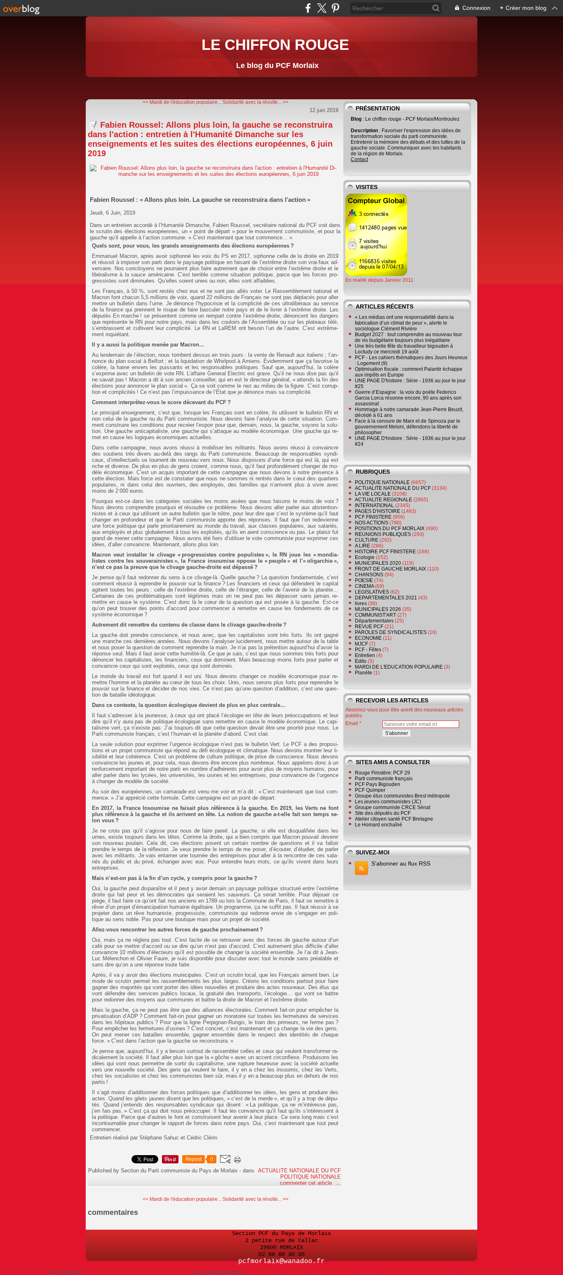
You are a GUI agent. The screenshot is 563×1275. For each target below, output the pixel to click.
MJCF (361, 644)
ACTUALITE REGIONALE (383, 500)
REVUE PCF (369, 626)
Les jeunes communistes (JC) (388, 802)
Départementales (374, 621)
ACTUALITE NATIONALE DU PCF (299, 1170)
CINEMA (364, 586)
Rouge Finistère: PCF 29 (382, 773)
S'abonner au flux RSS (400, 863)
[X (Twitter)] (322, 8)
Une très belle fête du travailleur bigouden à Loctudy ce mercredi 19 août (404, 349)
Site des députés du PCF (383, 813)
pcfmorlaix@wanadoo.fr (281, 1261)
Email (351, 723)
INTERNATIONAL (374, 505)
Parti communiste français (384, 778)
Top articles (263, 1272)
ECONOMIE (368, 638)
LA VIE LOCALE (373, 494)
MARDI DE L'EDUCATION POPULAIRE (399, 667)
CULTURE (366, 540)
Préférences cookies (489, 1272)
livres (361, 603)
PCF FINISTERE (373, 517)
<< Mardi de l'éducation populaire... (182, 102)
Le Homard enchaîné (378, 825)
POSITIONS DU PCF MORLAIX (390, 528)
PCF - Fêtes (368, 650)
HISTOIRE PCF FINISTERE (385, 551)
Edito (360, 661)
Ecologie (365, 557)
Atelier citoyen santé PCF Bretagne (394, 819)
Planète (363, 673)
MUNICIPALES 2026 (378, 609)
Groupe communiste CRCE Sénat (392, 807)
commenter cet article (306, 1183)
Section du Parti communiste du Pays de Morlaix (137, 1272)
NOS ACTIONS (371, 523)
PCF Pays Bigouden (377, 784)
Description (365, 130)
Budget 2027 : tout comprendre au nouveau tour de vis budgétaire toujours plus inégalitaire (408, 337)
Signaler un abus (330, 1272)
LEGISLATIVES (372, 592)
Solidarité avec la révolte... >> (256, 102)
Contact (359, 159)
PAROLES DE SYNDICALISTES (391, 632)
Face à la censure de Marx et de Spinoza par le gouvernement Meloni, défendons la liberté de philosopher (407, 426)
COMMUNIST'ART (375, 615)
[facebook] (308, 8)
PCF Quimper (370, 790)
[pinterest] (335, 8)
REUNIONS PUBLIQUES (383, 534)
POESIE (364, 580)
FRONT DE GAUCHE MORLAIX (390, 569)
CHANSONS (369, 575)
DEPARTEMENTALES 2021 (386, 598)
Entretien (365, 655)
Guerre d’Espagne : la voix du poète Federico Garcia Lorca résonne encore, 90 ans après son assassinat (408, 398)
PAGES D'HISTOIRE (377, 511)
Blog (356, 119)
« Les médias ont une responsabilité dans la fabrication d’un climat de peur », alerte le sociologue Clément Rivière (404, 323)
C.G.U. (366, 1272)
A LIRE (362, 546)
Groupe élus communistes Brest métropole (402, 796)
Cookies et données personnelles (420, 1272)
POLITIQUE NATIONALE (310, 1177)
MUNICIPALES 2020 (378, 563)
